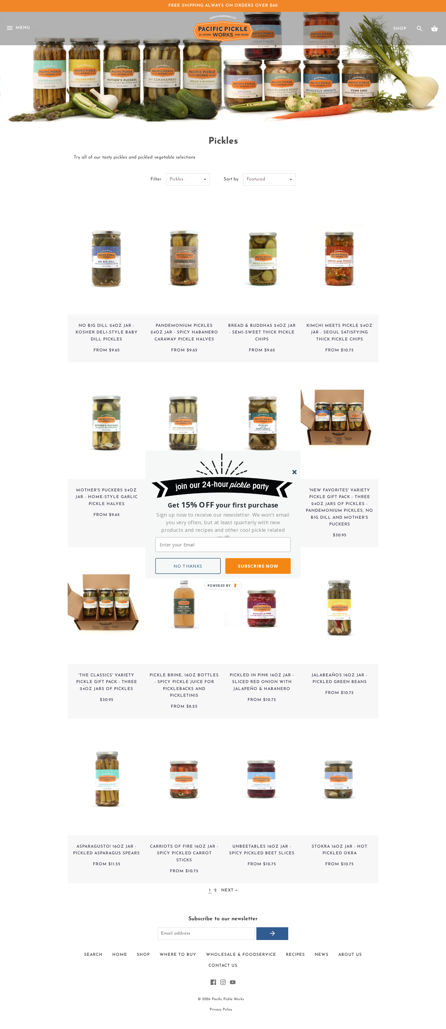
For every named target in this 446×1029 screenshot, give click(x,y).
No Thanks (188, 566)
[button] (223, 526)
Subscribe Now (258, 566)
